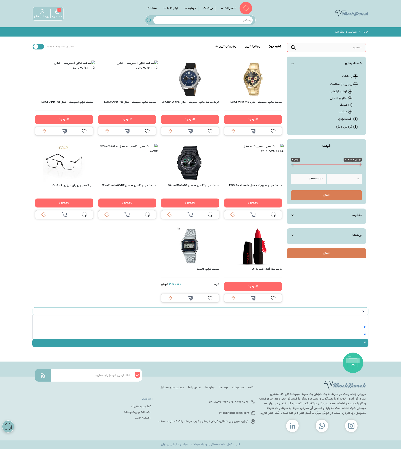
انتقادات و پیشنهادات (137, 412)
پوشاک (208, 8)
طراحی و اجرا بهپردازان (174, 445)
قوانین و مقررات (141, 407)
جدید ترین (275, 46)
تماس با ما (194, 387)
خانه (365, 31)
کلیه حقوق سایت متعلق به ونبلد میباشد (215, 445)
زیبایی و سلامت (341, 84)
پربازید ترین (252, 46)
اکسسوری (345, 118)
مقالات (152, 8)
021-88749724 (239, 402)
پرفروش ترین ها (225, 46)
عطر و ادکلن (338, 98)
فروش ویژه (344, 126)
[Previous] (200, 311)
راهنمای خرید (143, 418)
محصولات (238, 387)
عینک (343, 105)
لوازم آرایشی (338, 91)
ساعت (343, 111)
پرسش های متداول (172, 387)
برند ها (224, 387)
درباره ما (190, 8)
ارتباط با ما (171, 8)
